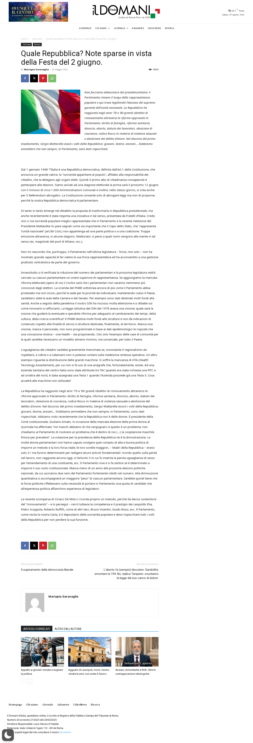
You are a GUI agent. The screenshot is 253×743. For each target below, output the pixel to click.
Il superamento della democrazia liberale (47, 569)
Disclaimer (65, 732)
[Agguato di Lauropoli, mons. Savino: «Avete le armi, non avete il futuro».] (89, 652)
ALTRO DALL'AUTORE (68, 628)
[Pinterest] (43, 78)
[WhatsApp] (52, 78)
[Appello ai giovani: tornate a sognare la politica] (42, 652)
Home (24, 38)
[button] (8, 735)
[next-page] (29, 681)
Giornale (37, 38)
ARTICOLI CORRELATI (36, 628)
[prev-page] (23, 681)
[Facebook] (25, 78)
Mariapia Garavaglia (36, 69)
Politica (37, 44)
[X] (34, 78)
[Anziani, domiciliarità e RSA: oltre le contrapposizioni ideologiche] (137, 652)
